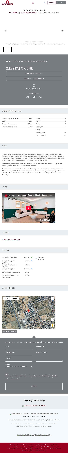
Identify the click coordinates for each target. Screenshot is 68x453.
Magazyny (39, 127)
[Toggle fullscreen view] (52, 298)
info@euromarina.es (51, 423)
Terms (53, 328)
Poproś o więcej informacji (34, 78)
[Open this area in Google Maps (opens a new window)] (5, 328)
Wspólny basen (41, 132)
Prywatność (43, 426)
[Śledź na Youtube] (37, 429)
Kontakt (61, 3)
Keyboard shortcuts (33, 328)
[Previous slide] (5, 31)
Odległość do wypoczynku (11, 272)
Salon (4, 121)
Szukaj (51, 3)
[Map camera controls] (52, 319)
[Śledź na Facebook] (28, 429)
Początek (14, 13)
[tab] (24, 41)
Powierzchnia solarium (9, 127)
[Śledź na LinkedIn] (39, 429)
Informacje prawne (33, 426)
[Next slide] (62, 31)
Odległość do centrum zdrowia (9, 266)
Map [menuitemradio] (6, 298)
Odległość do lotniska (9, 257)
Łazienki (38, 121)
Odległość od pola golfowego (8, 262)
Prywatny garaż (41, 135)
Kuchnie (38, 124)
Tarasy (38, 129)
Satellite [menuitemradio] (14, 298)
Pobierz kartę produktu (34, 73)
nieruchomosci (28, 13)
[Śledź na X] (30, 429)
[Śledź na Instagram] (32, 429)
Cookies (49, 426)
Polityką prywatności (14, 377)
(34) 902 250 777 (39, 423)
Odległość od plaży (8, 269)
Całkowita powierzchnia (10, 118)
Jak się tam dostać (9, 332)
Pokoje (38, 118)
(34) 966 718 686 (27, 423)
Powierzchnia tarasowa (10, 124)
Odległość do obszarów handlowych (10, 276)
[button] (7, 49)
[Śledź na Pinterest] (35, 429)
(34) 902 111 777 (17, 423)
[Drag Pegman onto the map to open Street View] (52, 325)
